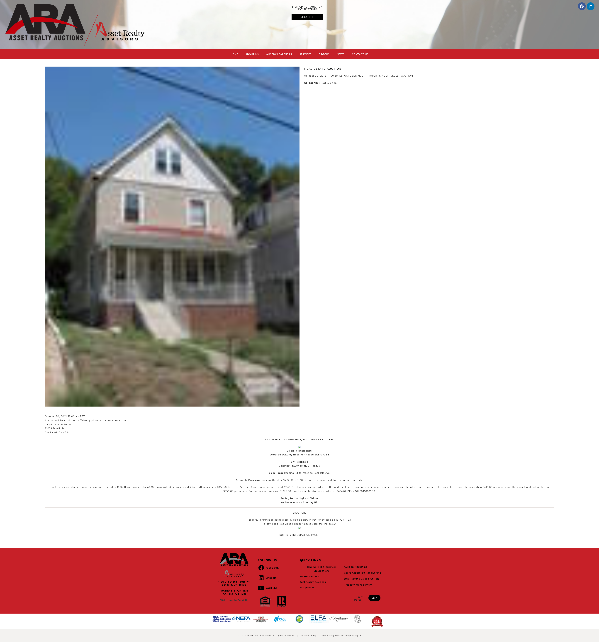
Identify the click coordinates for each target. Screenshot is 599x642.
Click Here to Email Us (234, 600)
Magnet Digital (353, 635)
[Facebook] (582, 6)
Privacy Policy (308, 635)
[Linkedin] (590, 6)
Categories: (312, 82)
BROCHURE (299, 512)
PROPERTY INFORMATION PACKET (299, 534)
